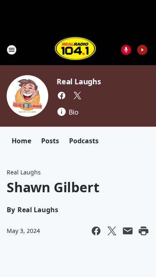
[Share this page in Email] (128, 231)
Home (21, 140)
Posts (50, 140)
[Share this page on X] (112, 231)
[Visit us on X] (77, 96)
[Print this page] (143, 231)
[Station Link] (75, 49)
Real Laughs (79, 81)
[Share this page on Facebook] (96, 231)
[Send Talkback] (126, 50)
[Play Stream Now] (142, 50)
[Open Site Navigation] (12, 50)
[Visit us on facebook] (62, 96)
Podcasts (84, 140)
